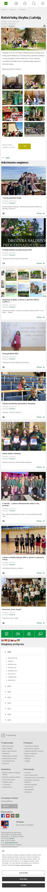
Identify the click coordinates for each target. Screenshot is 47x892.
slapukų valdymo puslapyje (23, 865)
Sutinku (23, 885)
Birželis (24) (12, 664)
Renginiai (22, 9)
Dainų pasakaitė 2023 (10, 354)
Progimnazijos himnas (9, 758)
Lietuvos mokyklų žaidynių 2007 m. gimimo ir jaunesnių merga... (23, 558)
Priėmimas (5, 763)
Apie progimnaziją (8, 746)
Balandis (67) (12, 671)
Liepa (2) (10, 661)
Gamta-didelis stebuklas (11, 453)
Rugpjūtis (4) (12, 658)
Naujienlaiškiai (29, 789)
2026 (9, 652)
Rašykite (6, 806)
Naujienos (12, 9)
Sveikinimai (28, 792)
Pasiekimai (5, 753)
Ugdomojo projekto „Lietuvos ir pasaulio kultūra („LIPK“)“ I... (20, 301)
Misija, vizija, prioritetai (9, 751)
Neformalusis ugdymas (32, 748)
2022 (9, 703)
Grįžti (7, 158)
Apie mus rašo (29, 787)
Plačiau (39, 213)
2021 (9, 709)
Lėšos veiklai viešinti (8, 779)
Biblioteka (28, 758)
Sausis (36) (11, 680)
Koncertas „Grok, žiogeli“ (12, 609)
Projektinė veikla (7, 782)
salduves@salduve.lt (11, 842)
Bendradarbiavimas (8, 761)
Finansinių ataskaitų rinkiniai (11, 777)
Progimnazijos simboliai (9, 756)
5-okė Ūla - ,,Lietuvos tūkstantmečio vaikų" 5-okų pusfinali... (20, 504)
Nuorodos (28, 772)
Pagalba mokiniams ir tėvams (34, 751)
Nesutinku (23, 879)
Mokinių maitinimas (31, 753)
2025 (9, 686)
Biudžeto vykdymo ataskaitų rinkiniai (11, 773)
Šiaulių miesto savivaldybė (24, 825)
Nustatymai (23, 873)
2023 (9, 697)
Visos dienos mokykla (32, 746)
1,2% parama (6, 784)
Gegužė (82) (12, 667)
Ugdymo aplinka (7, 748)
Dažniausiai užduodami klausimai (32, 781)
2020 (9, 714)
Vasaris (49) (12, 677)
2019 (9, 720)
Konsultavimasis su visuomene (35, 777)
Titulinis (4, 9)
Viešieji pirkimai (7, 787)
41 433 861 (10, 838)
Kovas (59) (11, 674)
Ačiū (23, 146)
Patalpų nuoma (29, 756)
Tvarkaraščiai (11, 735)
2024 (9, 692)
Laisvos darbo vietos (31, 775)
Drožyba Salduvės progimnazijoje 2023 (17, 250)
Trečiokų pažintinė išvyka (11, 198)
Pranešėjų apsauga (31, 784)
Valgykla (27, 761)
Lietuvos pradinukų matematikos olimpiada (18, 403)
